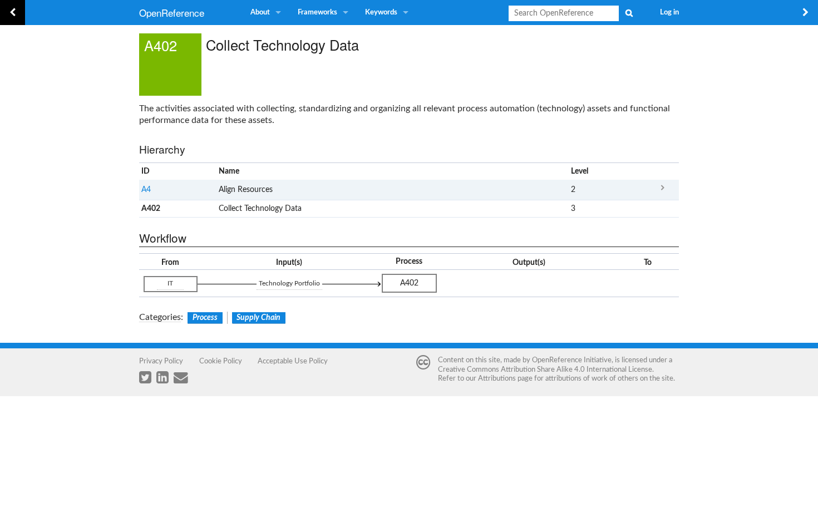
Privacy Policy (161, 361)
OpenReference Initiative (572, 360)
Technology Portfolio (289, 283)
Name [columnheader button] (229, 171)
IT (170, 283)
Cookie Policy (220, 361)
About (260, 12)
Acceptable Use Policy (293, 361)
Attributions (497, 378)
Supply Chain (258, 318)
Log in (669, 12)
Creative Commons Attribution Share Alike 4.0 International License (545, 369)
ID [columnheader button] (145, 171)
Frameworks (317, 12)
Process (205, 318)
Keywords (381, 12)
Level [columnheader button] (579, 171)
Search (629, 13)
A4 (146, 190)
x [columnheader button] (662, 171)
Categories (160, 317)
